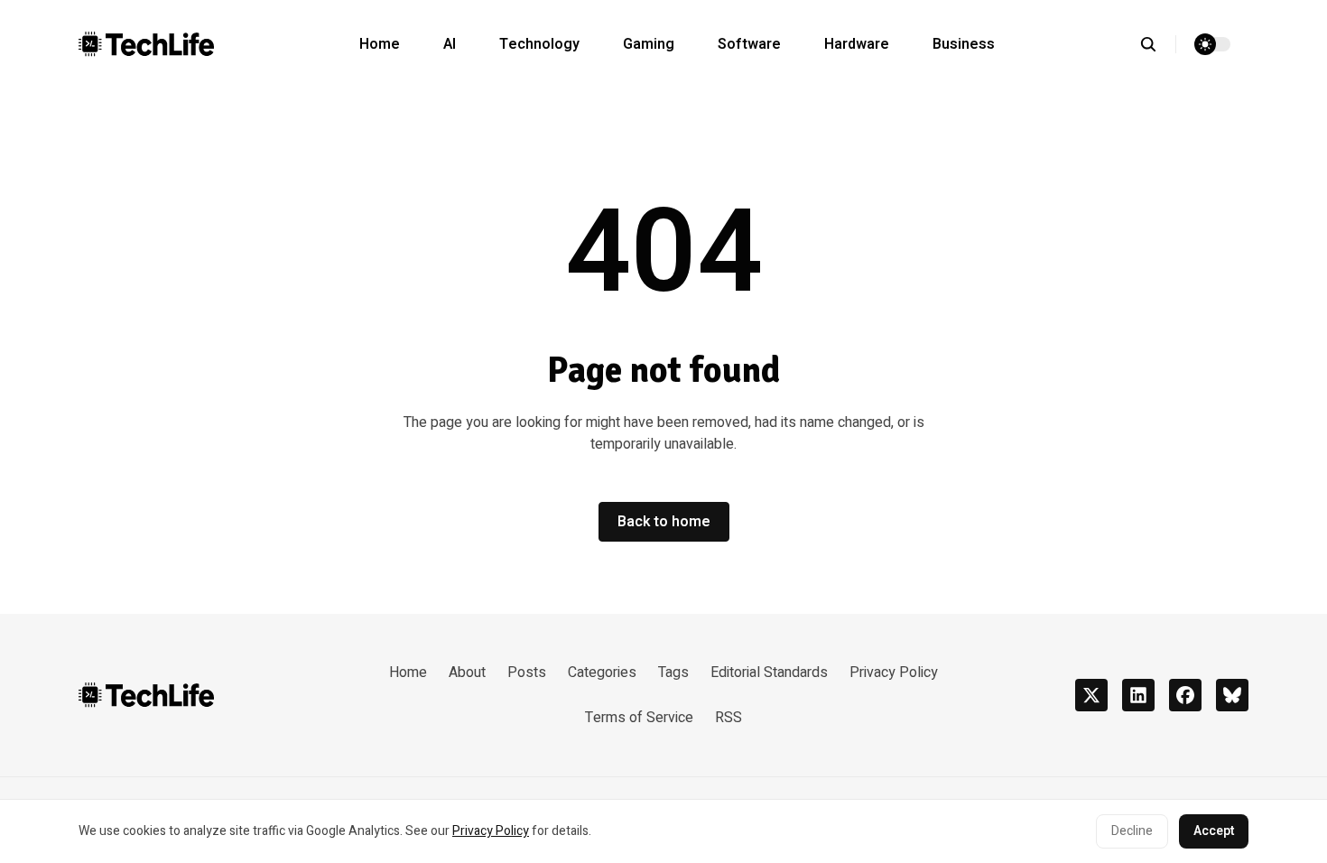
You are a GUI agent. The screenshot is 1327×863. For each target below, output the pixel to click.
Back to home (663, 522)
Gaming (648, 44)
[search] (1157, 44)
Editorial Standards (769, 672)
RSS (728, 717)
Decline (1132, 830)
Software (749, 44)
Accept (1213, 830)
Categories (602, 672)
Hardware (856, 44)
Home (379, 44)
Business (964, 44)
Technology (539, 44)
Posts (526, 672)
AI (449, 44)
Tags (673, 672)
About (467, 672)
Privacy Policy (490, 830)
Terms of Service (639, 717)
